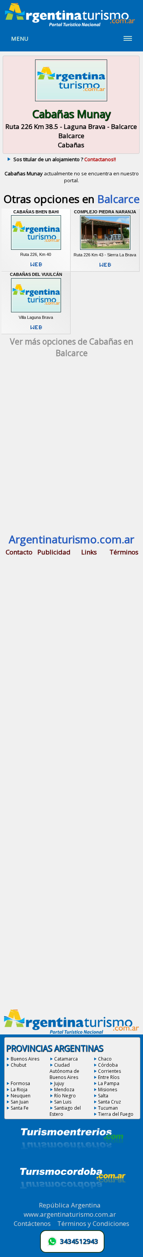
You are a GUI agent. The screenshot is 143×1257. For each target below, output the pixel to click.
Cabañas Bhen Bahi (36, 212)
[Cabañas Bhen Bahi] (35, 249)
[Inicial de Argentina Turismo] (71, 24)
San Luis (62, 1102)
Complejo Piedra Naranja (105, 212)
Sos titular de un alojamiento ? (64, 159)
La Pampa (108, 1083)
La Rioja (19, 1089)
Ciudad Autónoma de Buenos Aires (64, 1071)
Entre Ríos (108, 1077)
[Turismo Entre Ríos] (72, 1159)
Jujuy (59, 1083)
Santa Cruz (109, 1102)
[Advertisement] (71, 449)
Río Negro (65, 1095)
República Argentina (70, 1205)
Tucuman (108, 1108)
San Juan (20, 1102)
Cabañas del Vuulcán (36, 274)
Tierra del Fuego (115, 1114)
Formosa (20, 1083)
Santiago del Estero (65, 1111)
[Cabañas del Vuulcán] (35, 312)
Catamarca (66, 1059)
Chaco (105, 1059)
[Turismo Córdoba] (72, 1198)
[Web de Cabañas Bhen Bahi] (36, 267)
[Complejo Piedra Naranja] (105, 249)
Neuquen (21, 1095)
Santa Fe (20, 1108)
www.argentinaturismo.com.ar (70, 1214)
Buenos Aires (25, 1059)
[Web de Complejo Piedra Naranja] (105, 268)
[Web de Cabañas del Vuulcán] (36, 330)
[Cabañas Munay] (71, 101)
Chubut (18, 1065)
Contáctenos (32, 1223)
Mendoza (64, 1089)
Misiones (107, 1089)
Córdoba (108, 1065)
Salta (103, 1095)
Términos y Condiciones (93, 1223)
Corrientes (109, 1071)
